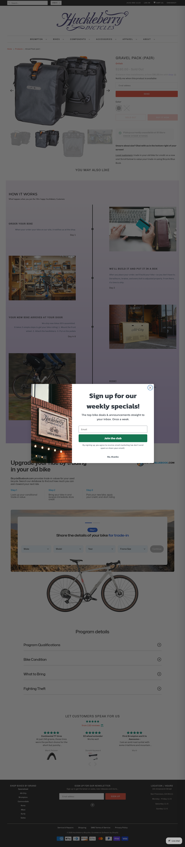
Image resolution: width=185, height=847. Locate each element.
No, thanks (113, 456)
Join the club (113, 438)
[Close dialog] (150, 387)
